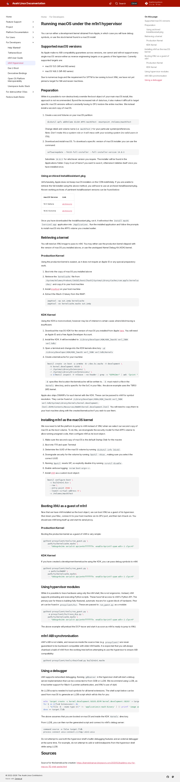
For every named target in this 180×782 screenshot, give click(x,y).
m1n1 (53, 473)
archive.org (67, 204)
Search (122, 3)
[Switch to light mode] (110, 3)
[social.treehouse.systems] (173, 776)
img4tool (55, 289)
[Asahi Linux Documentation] (8, 3)
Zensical (18, 779)
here (122, 330)
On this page (151, 16)
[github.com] (167, 776)
